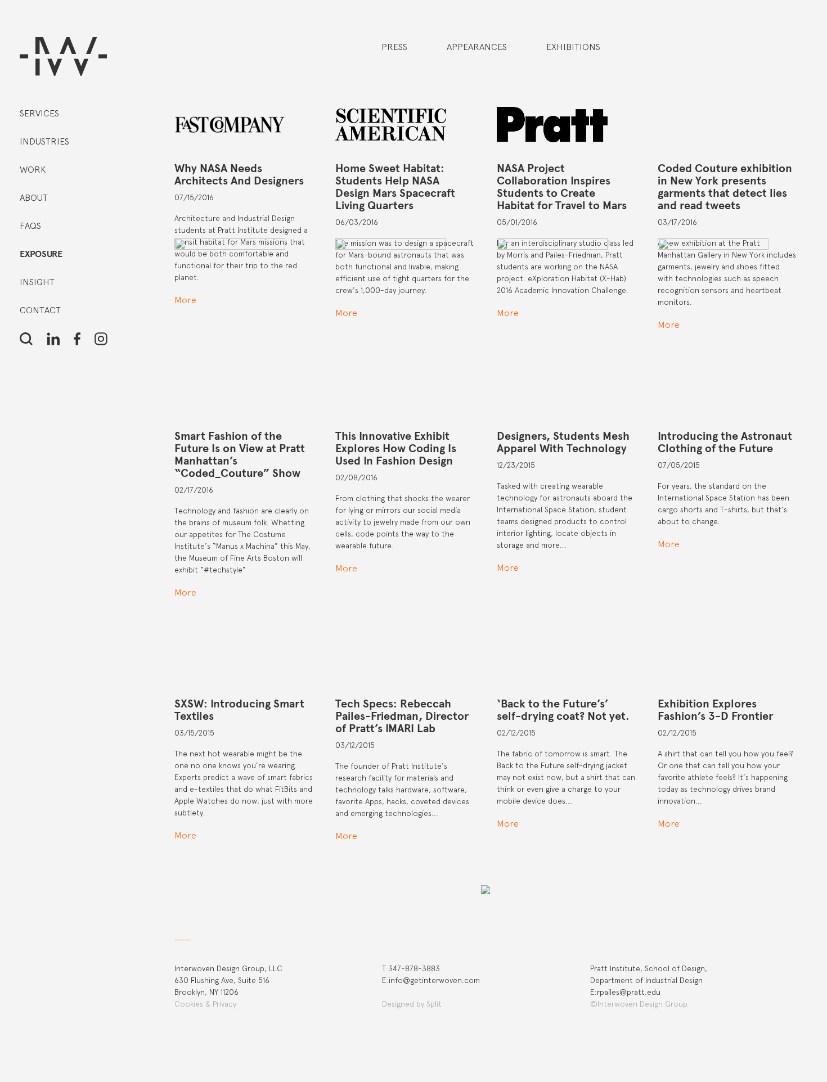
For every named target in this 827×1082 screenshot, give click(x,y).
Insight (37, 282)
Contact (40, 310)
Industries (44, 141)
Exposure (41, 254)
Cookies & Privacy (205, 1003)
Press (394, 47)
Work (33, 169)
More (185, 835)
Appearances (477, 47)
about (34, 197)
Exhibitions (573, 47)
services (39, 113)
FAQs (30, 225)
